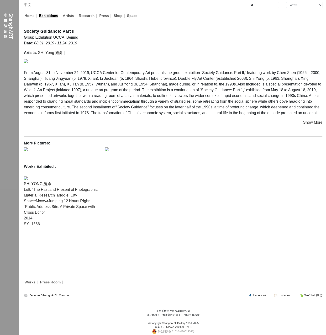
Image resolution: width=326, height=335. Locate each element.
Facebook (259, 295)
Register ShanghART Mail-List (49, 295)
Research (87, 16)
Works (30, 282)
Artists (68, 16)
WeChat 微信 (312, 295)
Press (104, 16)
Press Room (50, 282)
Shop (118, 16)
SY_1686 (32, 224)
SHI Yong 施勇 (50, 53)
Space (132, 16)
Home (29, 16)
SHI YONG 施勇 (37, 184)
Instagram (285, 295)
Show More (312, 122)
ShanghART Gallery (173, 323)
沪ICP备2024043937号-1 (177, 326)
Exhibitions (48, 16)
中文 (28, 5)
